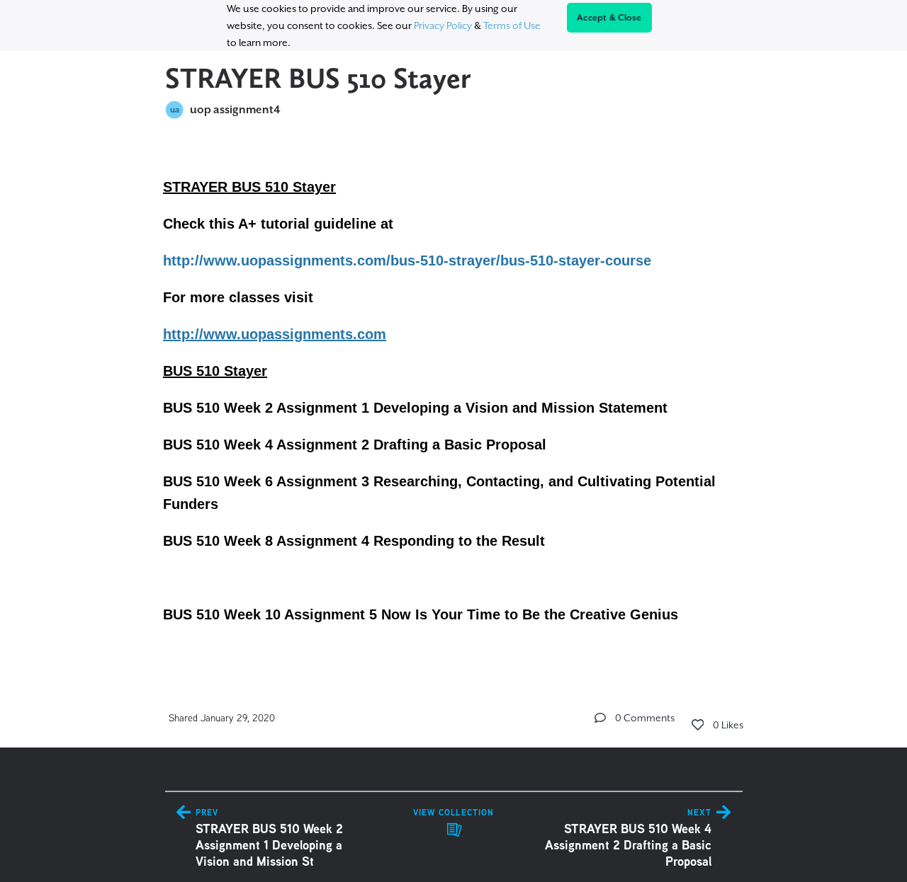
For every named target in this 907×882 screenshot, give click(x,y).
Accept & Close (609, 18)
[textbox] (454, 398)
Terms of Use (512, 25)
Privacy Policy (443, 25)
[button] (600, 717)
